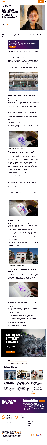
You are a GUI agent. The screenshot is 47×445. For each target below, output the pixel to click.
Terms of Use (14, 442)
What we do (30, 415)
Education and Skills (6, 6)
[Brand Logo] (3, 1)
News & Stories (8, 5)
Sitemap (18, 442)
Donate (29, 425)
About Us (29, 423)
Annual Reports (40, 420)
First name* (25, 399)
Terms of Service (25, 409)
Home (3, 5)
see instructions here (13, 434)
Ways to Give (30, 419)
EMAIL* (34, 399)
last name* (30, 399)
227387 (29, 403)
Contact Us (39, 428)
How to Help (30, 417)
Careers (38, 415)
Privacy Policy (38, 407)
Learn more (20, 418)
